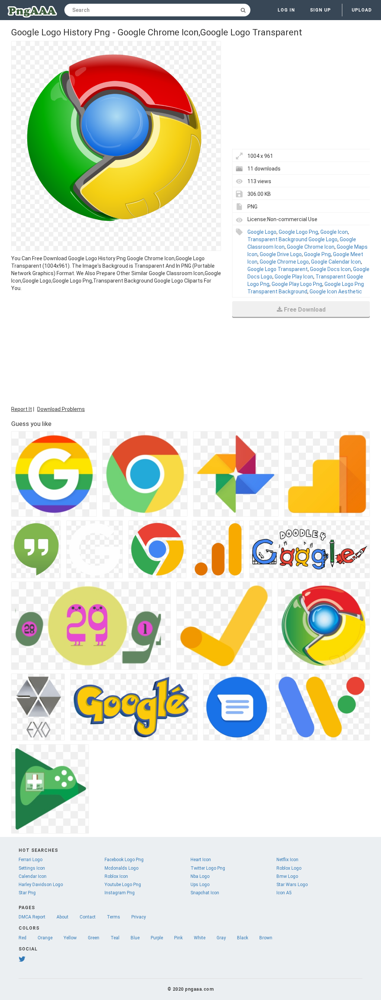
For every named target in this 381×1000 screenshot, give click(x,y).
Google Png (317, 254)
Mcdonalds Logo (121, 868)
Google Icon (334, 232)
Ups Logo (199, 884)
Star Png (27, 892)
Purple (157, 937)
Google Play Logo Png (297, 284)
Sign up (320, 10)
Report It (21, 409)
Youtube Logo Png (123, 884)
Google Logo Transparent (277, 269)
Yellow (70, 937)
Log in (286, 10)
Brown (265, 937)
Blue (135, 937)
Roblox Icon (116, 876)
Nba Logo (199, 876)
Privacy (138, 917)
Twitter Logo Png (207, 868)
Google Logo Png (298, 232)
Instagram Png (120, 892)
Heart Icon (200, 859)
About (62, 917)
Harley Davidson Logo (41, 884)
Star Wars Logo (292, 884)
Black (242, 937)
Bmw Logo (287, 876)
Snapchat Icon (204, 892)
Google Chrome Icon (310, 247)
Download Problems (61, 409)
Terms (113, 917)
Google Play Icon (294, 277)
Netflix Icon (287, 859)
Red (22, 937)
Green (93, 937)
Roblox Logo (288, 868)
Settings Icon (32, 868)
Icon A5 (284, 892)
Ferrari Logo (30, 859)
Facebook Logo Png (124, 859)
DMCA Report (32, 917)
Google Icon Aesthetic (336, 291)
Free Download (305, 309)
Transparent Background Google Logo (292, 239)
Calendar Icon (33, 876)
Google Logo (261, 232)
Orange (45, 937)
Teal (115, 937)
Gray (221, 937)
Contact (88, 917)
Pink (178, 937)
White (199, 937)
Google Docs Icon (330, 269)
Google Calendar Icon (336, 262)
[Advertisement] (116, 348)
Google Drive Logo (281, 254)
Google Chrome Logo (284, 262)
